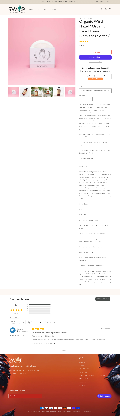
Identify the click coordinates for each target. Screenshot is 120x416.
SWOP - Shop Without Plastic (41, 411)
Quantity (82, 95)
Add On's (82, 87)
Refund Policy (83, 379)
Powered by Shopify (55, 411)
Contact (81, 366)
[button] (31, 9)
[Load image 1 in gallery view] (13, 92)
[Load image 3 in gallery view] (36, 92)
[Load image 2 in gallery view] (25, 92)
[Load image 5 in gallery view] (59, 92)
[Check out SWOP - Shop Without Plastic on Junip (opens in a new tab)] (64, 350)
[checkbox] (51, 322)
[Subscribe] (40, 396)
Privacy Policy (83, 382)
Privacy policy (76, 411)
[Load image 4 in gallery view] (47, 92)
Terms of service (87, 411)
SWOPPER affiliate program (88, 369)
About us (81, 362)
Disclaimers (82, 372)
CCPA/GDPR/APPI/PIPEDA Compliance (91, 375)
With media (51, 322)
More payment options (95, 62)
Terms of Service (84, 385)
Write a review (103, 299)
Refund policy (67, 411)
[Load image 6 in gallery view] (70, 92)
